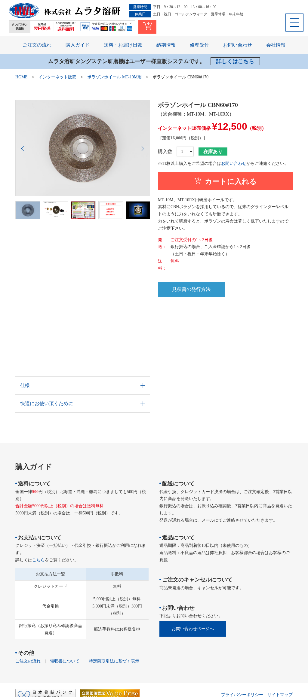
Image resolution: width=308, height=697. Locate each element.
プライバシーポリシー (242, 694)
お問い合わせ (237, 44)
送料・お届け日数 (123, 44)
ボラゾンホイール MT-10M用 (114, 77)
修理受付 (199, 44)
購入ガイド (78, 44)
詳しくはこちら (235, 61)
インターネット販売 (57, 77)
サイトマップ (280, 694)
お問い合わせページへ (193, 628)
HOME (21, 77)
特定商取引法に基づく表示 (114, 661)
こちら (38, 560)
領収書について (64, 661)
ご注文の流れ (37, 44)
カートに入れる (231, 181)
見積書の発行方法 (191, 289)
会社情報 (275, 44)
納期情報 (166, 44)
